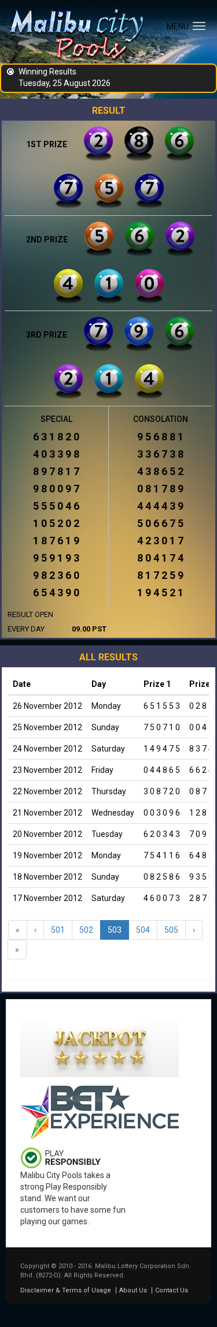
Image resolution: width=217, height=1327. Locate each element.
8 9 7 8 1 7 (56, 471)
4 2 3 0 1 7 (160, 541)
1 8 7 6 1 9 (56, 541)
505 (171, 929)
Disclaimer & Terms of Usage (65, 1290)
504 (143, 929)
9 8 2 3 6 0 (56, 575)
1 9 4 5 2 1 (160, 593)
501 (58, 929)
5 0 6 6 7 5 (160, 523)
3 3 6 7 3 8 (160, 454)
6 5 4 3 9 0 (56, 593)
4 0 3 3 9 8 (56, 454)
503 (115, 929)
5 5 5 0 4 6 (56, 506)
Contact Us (171, 1290)
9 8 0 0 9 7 (56, 489)
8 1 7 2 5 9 (160, 575)
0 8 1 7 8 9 (160, 489)
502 (86, 929)
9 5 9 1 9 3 (56, 558)
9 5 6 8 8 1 (160, 437)
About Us (133, 1290)
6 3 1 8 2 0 (56, 437)
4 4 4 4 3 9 (160, 506)
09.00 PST (89, 629)
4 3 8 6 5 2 (160, 471)
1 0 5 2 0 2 (56, 523)
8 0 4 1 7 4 (160, 558)
